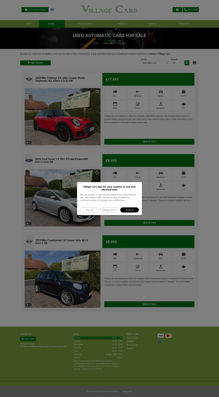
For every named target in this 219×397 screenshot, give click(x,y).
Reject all (89, 210)
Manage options (109, 210)
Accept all (129, 210)
